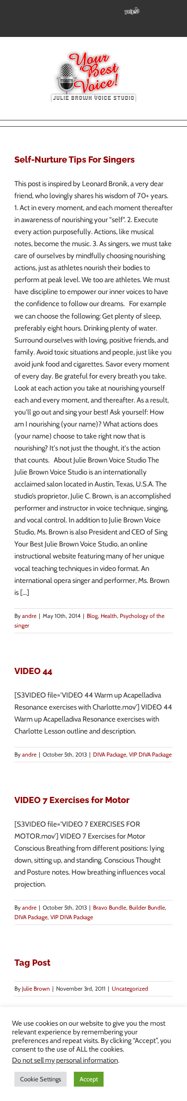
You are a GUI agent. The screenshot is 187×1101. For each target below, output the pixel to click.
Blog (92, 615)
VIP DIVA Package (150, 754)
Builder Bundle (147, 907)
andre (29, 615)
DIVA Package (109, 754)
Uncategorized (130, 988)
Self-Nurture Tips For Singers (74, 159)
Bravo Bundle (109, 907)
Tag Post (32, 963)
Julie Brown (36, 988)
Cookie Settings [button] (40, 1079)
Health (109, 615)
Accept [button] (89, 1079)
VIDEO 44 (33, 671)
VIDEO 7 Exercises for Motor (71, 800)
